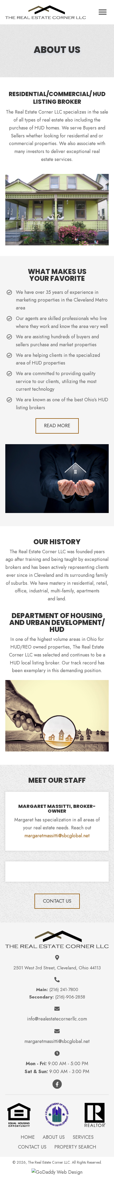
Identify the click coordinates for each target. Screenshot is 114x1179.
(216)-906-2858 (70, 997)
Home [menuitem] (28, 1137)
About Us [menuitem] (54, 1137)
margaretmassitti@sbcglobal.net (57, 835)
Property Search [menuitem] (75, 1147)
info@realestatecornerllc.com (57, 1018)
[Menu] (103, 12)
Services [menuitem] (83, 1137)
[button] (57, 426)
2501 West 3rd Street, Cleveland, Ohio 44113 (57, 968)
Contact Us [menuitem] (32, 1147)
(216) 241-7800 (63, 989)
